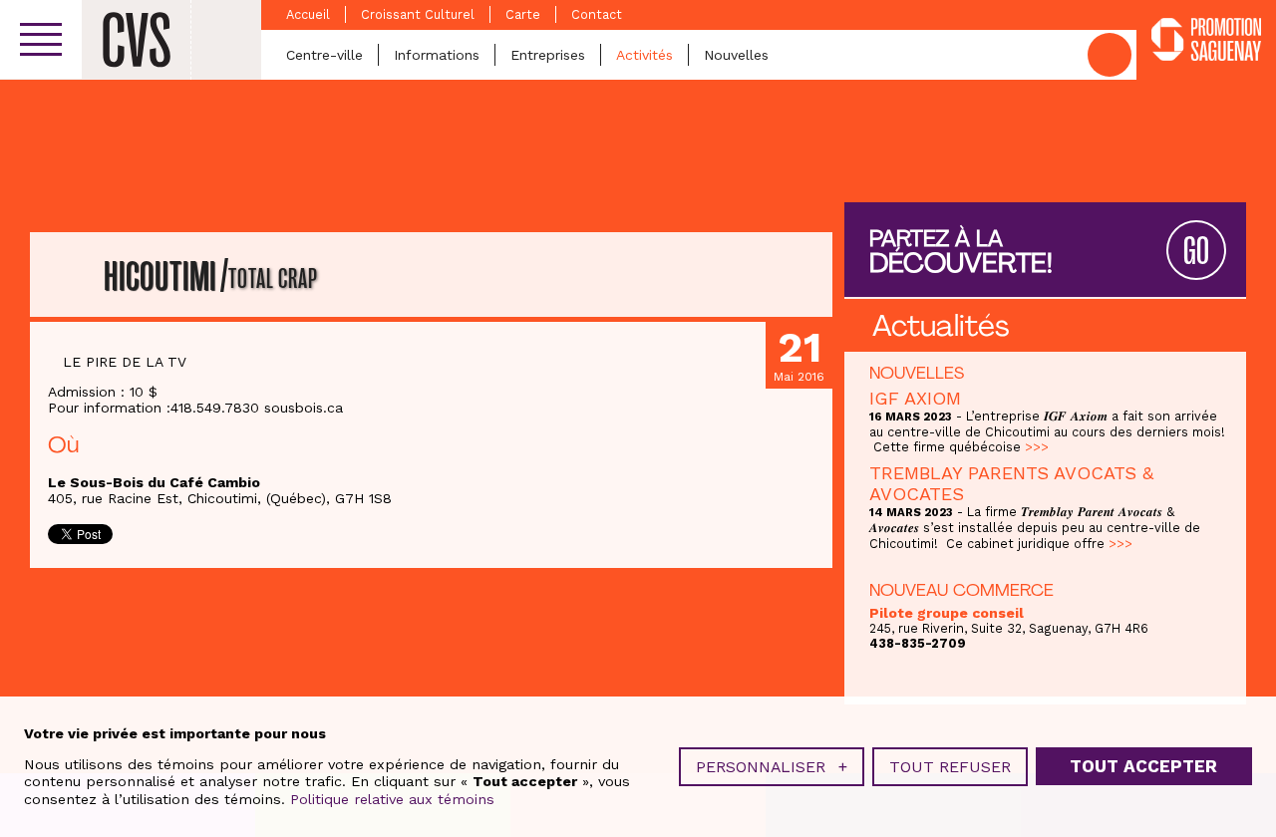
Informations (436, 55)
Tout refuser (950, 766)
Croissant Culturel (418, 14)
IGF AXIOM (915, 398)
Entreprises (547, 55)
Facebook (1109, 55)
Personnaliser (771, 766)
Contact (596, 14)
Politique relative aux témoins (392, 799)
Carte (522, 14)
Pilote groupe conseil (946, 613)
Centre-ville (324, 55)
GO (1196, 251)
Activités (644, 55)
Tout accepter (1143, 766)
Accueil (308, 14)
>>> (1037, 446)
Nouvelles (736, 55)
